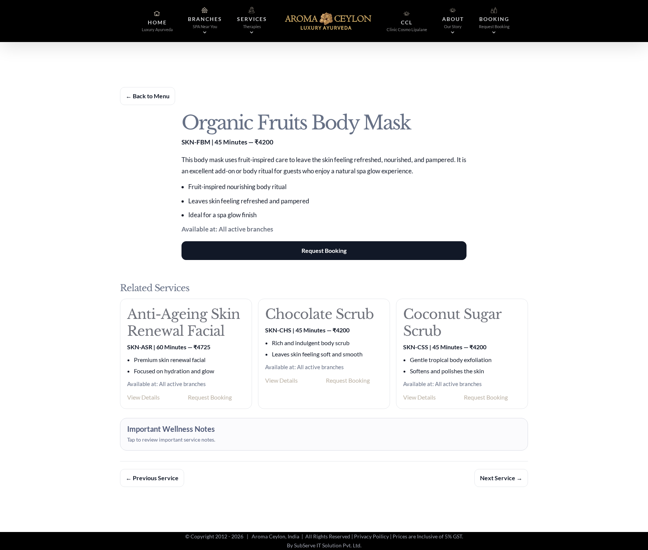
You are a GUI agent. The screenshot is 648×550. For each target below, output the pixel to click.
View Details (143, 397)
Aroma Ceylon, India (275, 536)
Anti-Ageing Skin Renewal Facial (183, 323)
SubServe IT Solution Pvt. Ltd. (328, 545)
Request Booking (324, 250)
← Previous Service (152, 477)
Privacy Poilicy (371, 536)
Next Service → (501, 477)
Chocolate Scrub (319, 314)
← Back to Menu (148, 95)
